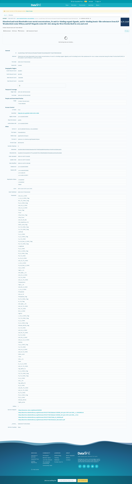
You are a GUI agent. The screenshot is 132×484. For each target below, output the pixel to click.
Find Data (36, 469)
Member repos (46, 457)
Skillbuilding (57, 455)
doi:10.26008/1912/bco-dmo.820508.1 (25, 18)
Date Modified (12, 163)
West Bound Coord (11, 77)
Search (5, 15)
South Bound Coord (11, 70)
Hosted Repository (34, 462)
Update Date (13, 159)
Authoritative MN (12, 123)
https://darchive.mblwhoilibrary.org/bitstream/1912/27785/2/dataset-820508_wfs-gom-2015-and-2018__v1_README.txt (51, 412)
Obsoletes (13, 149)
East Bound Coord (11, 81)
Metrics (68, 457)
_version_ (14, 423)
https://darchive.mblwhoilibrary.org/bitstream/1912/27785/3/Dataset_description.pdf (41, 419)
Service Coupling (12, 427)
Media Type (13, 135)
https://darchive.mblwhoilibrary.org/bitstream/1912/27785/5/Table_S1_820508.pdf (40, 417)
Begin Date (13, 92)
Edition (14, 406)
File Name (13, 132)
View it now (29, 11)
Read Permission (12, 120)
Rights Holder (12, 116)
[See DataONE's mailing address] (96, 466)
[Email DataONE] (88, 466)
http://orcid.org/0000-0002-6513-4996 (28, 113)
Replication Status (11, 179)
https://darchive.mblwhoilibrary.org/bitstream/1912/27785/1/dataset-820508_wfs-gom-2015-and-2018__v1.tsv (48, 415)
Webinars (56, 459)
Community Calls (47, 465)
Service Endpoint (12, 409)
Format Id (14, 139)
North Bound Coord (11, 74)
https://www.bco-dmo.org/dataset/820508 (30, 410)
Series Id (14, 129)
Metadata (11, 15)
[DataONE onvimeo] (84, 466)
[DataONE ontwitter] (80, 466)
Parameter (13, 195)
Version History (85, 18)
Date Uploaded (12, 156)
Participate (46, 455)
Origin (14, 100)
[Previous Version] (80, 18)
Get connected (83, 480)
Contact (68, 459)
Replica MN (13, 170)
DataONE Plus (35, 459)
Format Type (13, 142)
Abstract (14, 56)
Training (56, 457)
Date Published (12, 192)
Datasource (13, 166)
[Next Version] (90, 18)
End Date (14, 95)
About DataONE (70, 455)
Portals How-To (58, 462)
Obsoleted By (13, 153)
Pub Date (14, 61)
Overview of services (34, 456)
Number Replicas (12, 146)
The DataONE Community (46, 462)
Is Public (14, 109)
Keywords (13, 65)
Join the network (47, 459)
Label (14, 188)
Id (15, 53)
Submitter (13, 113)
